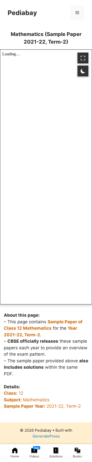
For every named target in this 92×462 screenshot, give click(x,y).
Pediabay (22, 13)
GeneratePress (46, 436)
